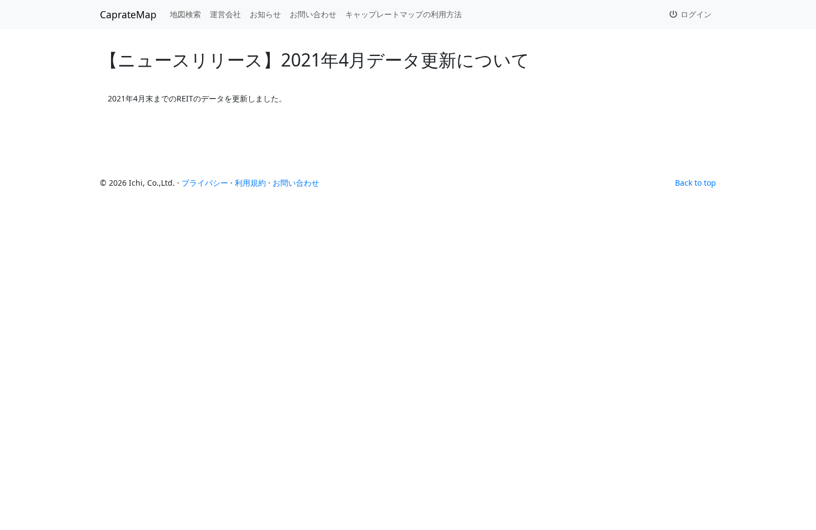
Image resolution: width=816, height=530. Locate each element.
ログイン (695, 14)
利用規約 (250, 182)
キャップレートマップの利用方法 (403, 14)
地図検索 (185, 14)
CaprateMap (128, 14)
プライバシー (205, 182)
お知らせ (265, 14)
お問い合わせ (313, 14)
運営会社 (225, 14)
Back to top (695, 182)
